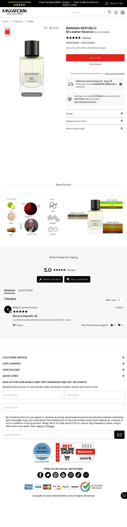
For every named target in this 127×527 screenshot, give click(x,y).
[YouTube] (63, 474)
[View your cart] (116, 12)
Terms (39, 426)
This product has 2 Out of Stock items (86, 73)
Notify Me (95, 58)
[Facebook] (40, 474)
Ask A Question (88, 42)
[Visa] (38, 486)
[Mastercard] (47, 486)
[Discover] (56, 486)
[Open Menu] (123, 12)
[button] (46, 28)
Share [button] (55, 28)
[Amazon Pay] (75, 486)
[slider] (63, 159)
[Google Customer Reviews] (91, 486)
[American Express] (29, 486)
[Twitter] (48, 474)
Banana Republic (81, 28)
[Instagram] (71, 474)
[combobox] (113, 300)
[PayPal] (66, 486)
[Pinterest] (56, 474)
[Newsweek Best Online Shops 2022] (75, 452)
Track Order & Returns (85, 2)
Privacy (50, 426)
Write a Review (72, 42)
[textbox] (121, 301)
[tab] (95, 113)
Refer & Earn (70, 4)
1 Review (86, 38)
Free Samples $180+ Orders (54, 2)
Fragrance (18, 21)
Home (5, 21)
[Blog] (86, 474)
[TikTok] (78, 474)
